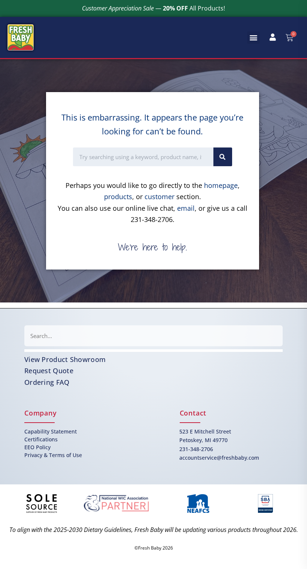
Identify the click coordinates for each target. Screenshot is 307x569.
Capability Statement (50, 431)
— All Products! (153, 8)
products (118, 196)
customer (159, 196)
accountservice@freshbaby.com (219, 457)
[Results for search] (153, 350)
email (186, 208)
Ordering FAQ (47, 382)
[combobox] (153, 335)
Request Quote (48, 370)
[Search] (222, 156)
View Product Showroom (65, 359)
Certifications (41, 439)
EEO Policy (37, 447)
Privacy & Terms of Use (53, 455)
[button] (253, 37)
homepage (221, 185)
